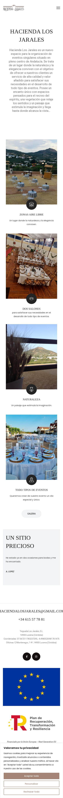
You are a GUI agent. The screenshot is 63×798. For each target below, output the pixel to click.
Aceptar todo (31, 776)
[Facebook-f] (27, 656)
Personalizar (31, 783)
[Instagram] (36, 656)
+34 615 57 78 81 (31, 619)
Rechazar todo (32, 791)
